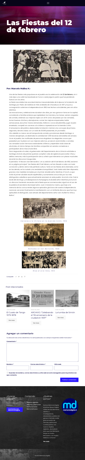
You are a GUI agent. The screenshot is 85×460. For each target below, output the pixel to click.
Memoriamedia (32, 407)
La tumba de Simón (65, 312)
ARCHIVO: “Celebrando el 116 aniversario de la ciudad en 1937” (42, 315)
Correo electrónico (38, 364)
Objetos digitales (32, 402)
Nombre (10, 364)
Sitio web (57, 364)
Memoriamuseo (32, 409)
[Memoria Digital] (4, 3)
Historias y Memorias (34, 405)
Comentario (12, 341)
